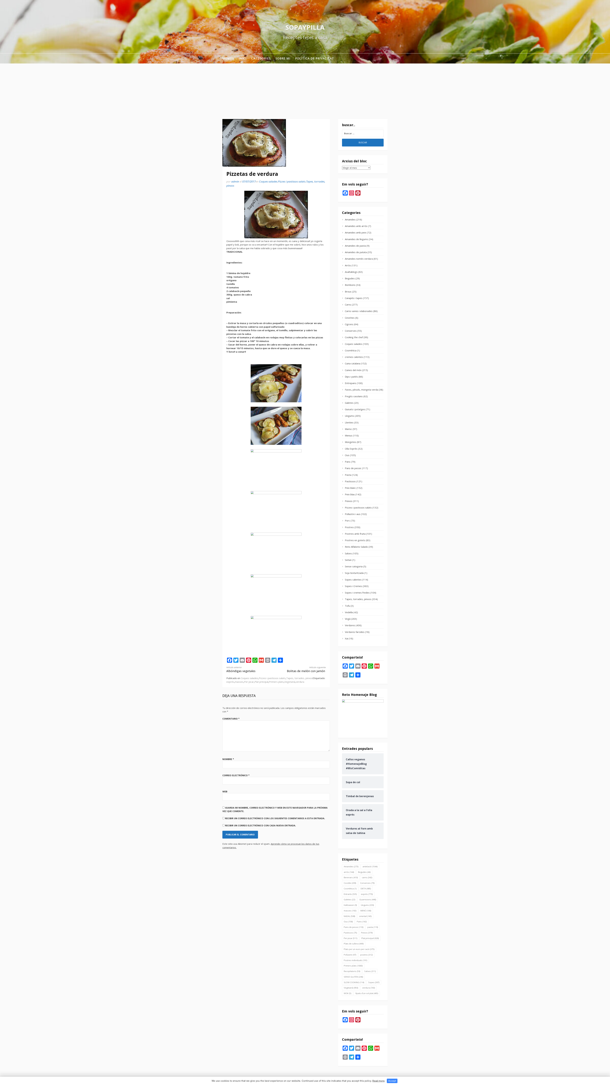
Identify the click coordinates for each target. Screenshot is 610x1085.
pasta (372, 927)
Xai (346, 638)
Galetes (349, 402)
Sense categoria (354, 566)
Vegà (347, 618)
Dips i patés (351, 376)
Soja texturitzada (354, 572)
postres (366, 954)
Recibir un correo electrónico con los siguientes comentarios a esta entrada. (275, 818)
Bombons (350, 284)
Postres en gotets (355, 540)
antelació (370, 866)
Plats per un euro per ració (359, 949)
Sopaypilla (305, 27)
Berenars (351, 877)
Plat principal (261, 681)
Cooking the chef (354, 337)
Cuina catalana (352, 363)
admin (235, 181)
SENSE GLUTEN (353, 976)
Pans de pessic (353, 468)
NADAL (349, 916)
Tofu (347, 605)
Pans (347, 461)
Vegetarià (289, 681)
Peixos (348, 501)
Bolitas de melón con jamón (306, 669)
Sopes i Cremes (353, 586)
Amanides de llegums (356, 239)
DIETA (366, 888)
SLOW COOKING (354, 982)
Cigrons (349, 324)
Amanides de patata (356, 252)
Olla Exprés (351, 448)
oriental (365, 916)
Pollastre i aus (352, 514)
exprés (230, 681)
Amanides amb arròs (356, 226)
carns (367, 877)
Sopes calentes (353, 579)
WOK (347, 993)
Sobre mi (282, 58)
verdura (300, 681)
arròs (349, 872)
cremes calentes (354, 356)
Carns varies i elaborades (359, 311)
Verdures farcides (354, 632)
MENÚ (365, 910)
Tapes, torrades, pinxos (299, 678)
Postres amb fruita (355, 533)
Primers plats (276, 681)
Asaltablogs (351, 271)
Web (224, 791)
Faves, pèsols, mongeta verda (361, 389)
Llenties (349, 422)
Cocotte (350, 883)
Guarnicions (367, 899)
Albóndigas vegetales (240, 669)
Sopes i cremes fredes (357, 592)
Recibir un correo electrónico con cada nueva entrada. (260, 825)
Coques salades (268, 181)
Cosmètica (350, 350)
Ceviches (350, 317)
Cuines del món (353, 370)
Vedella (349, 612)
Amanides (350, 219)
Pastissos (350, 481)
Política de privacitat (314, 58)
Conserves (351, 330)
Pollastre (350, 954)
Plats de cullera (353, 943)
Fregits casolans (354, 396)
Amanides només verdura (359, 258)
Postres (349, 527)
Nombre (228, 759)
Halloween (350, 905)
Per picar (249, 681)
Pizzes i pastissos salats (291, 181)
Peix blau (350, 494)
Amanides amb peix (355, 232)
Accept (392, 1080)
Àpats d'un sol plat (366, 993)
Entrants (350, 894)
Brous (348, 291)
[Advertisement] (305, 87)
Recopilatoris (352, 971)
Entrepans (350, 383)
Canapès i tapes (353, 298)
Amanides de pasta (355, 245)
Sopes (373, 982)
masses (239, 681)
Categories (261, 58)
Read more (378, 1080)
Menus (228, 58)
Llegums (349, 415)
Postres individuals (355, 960)
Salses (348, 553)
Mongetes (350, 442)
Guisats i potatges (355, 409)
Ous (347, 455)
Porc (347, 520)
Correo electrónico (236, 775)
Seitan (348, 559)
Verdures (350, 625)
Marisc (348, 429)
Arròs (348, 265)
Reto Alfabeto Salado (356, 546)
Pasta (348, 474)
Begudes (350, 278)
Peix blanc (350, 487)
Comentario (231, 718)
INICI (243, 58)
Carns (348, 304)
